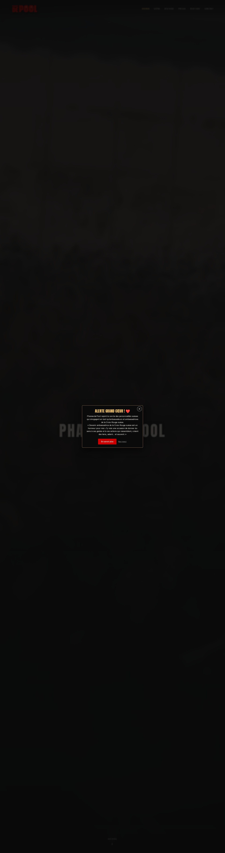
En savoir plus (107, 441)
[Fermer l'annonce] (139, 409)
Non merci (122, 442)
